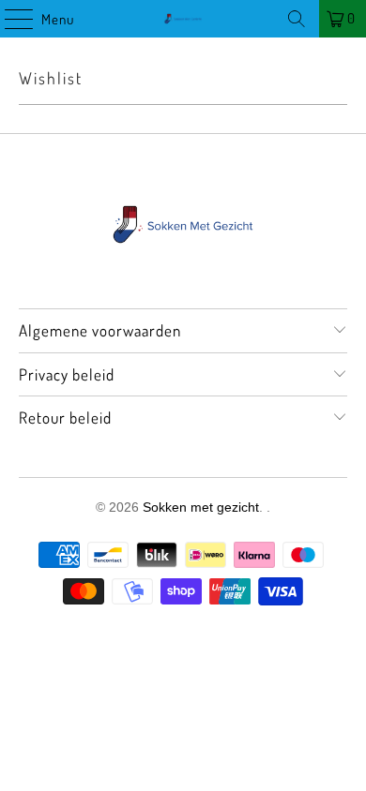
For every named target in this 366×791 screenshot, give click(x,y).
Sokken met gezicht (201, 507)
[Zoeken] (296, 18)
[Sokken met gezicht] (183, 18)
